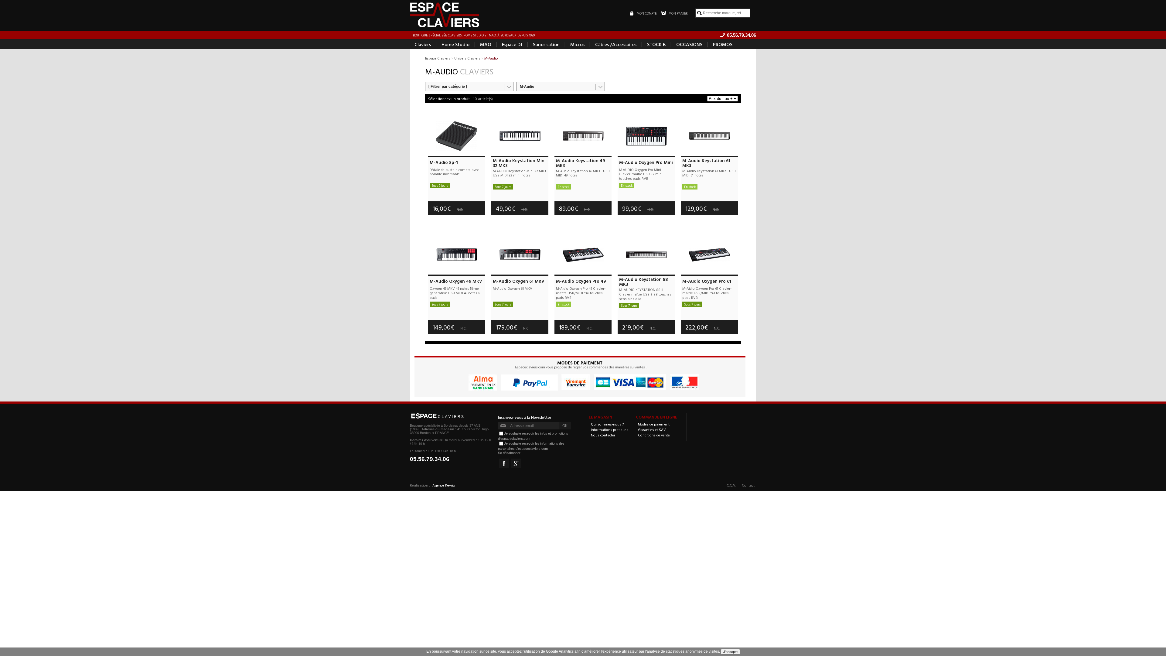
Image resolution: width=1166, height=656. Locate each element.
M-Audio (527, 86)
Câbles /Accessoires (615, 44)
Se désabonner (509, 453)
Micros (577, 44)
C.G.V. (731, 485)
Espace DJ (512, 44)
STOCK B (656, 44)
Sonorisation (546, 44)
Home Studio (455, 44)
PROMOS (722, 44)
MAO (485, 44)
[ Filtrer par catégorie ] (447, 86)
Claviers (422, 44)
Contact (748, 485)
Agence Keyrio (443, 485)
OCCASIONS (689, 44)
